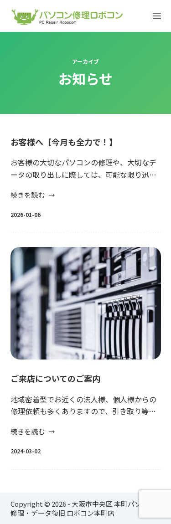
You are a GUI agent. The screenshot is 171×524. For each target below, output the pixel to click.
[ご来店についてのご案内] (85, 303)
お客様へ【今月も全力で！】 (63, 142)
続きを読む (27, 195)
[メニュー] (157, 16)
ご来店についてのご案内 (55, 378)
